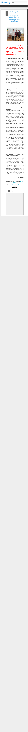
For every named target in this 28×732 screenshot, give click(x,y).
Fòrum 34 (20, 184)
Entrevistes (14, 184)
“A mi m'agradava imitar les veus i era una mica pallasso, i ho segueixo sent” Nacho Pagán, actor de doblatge (15, 16)
